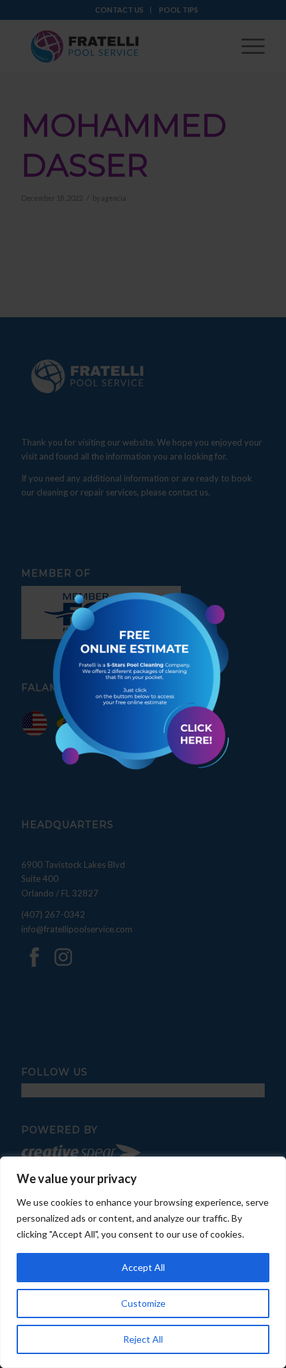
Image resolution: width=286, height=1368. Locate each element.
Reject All (143, 1339)
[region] (143, 1262)
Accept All (143, 1267)
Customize (143, 1303)
